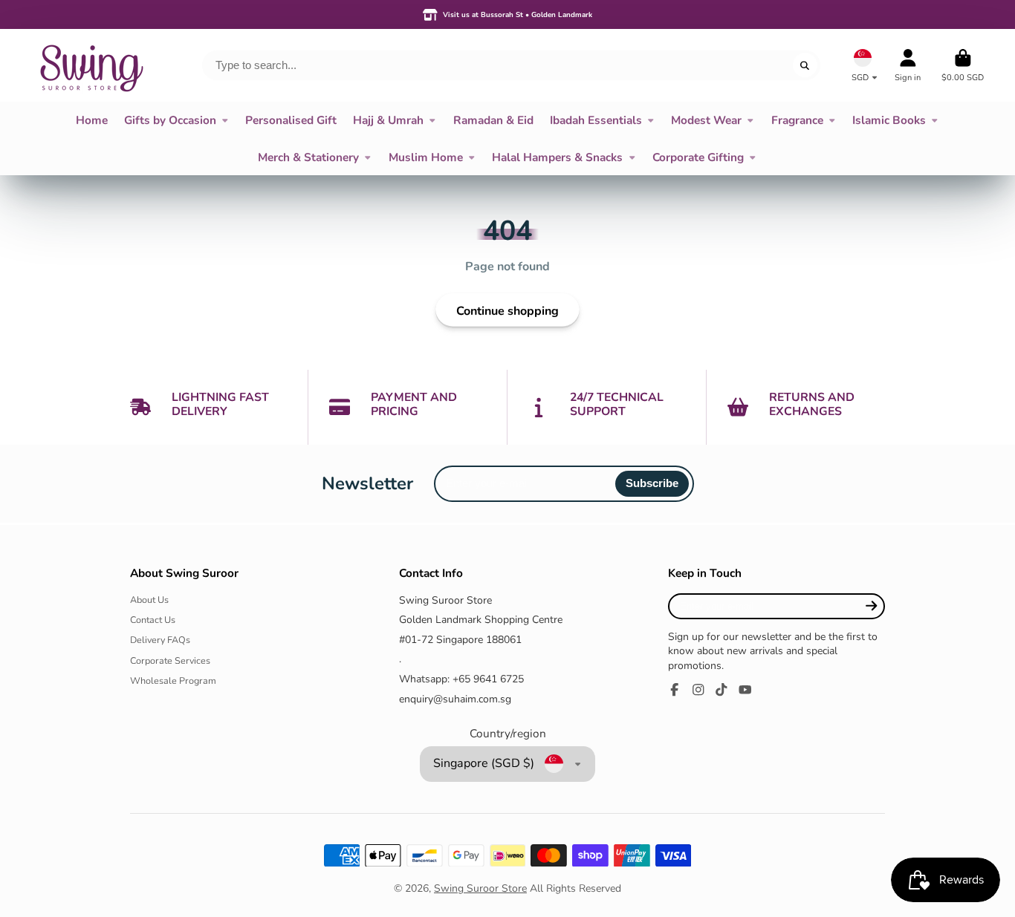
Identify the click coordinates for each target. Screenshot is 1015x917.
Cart (962, 65)
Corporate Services (170, 660)
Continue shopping (507, 311)
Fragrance (797, 120)
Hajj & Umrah (388, 120)
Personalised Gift (291, 120)
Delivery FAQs (160, 639)
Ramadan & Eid (493, 120)
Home (92, 120)
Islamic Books (889, 120)
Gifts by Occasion (170, 120)
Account (908, 65)
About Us (149, 599)
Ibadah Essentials (596, 120)
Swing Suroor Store (480, 888)
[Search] (805, 65)
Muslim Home (426, 157)
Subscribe (652, 483)
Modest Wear (706, 120)
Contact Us (152, 619)
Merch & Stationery (308, 157)
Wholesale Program (173, 680)
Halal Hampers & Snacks (557, 157)
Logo (90, 65)
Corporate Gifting (698, 157)
